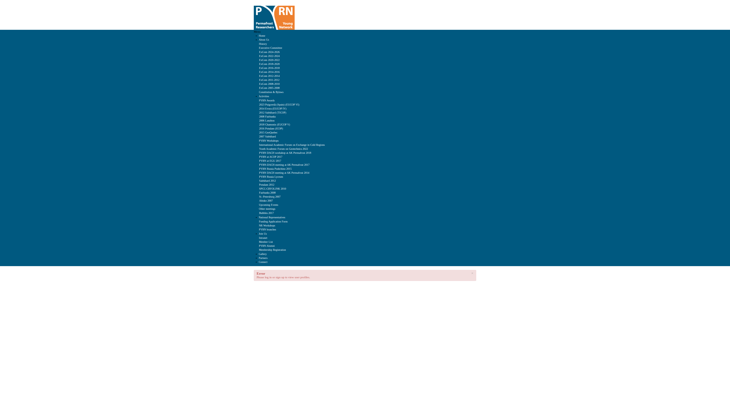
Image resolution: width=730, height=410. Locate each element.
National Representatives (272, 217)
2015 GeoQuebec (268, 132)
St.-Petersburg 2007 (270, 196)
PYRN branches (267, 229)
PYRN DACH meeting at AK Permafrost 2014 (284, 172)
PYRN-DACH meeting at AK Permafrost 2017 (284, 164)
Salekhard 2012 (267, 180)
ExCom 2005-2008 (269, 88)
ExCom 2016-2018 (269, 68)
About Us (264, 39)
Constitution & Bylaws (271, 92)
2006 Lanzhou (267, 120)
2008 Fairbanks (267, 116)
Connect (263, 262)
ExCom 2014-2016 (269, 72)
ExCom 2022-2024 (269, 56)
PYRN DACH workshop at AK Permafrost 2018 (285, 152)
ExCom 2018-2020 (269, 64)
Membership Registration (272, 249)
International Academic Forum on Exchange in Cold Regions (292, 145)
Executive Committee (270, 48)
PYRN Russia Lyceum (271, 176)
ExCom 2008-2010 (269, 84)
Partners (263, 258)
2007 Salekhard (267, 136)
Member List (266, 241)
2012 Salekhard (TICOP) (272, 112)
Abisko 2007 (266, 200)
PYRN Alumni (267, 245)
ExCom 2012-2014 (269, 76)
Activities (264, 96)
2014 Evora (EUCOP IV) (272, 108)
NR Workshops (267, 225)
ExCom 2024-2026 (269, 52)
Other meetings (267, 208)
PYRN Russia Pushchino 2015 (275, 168)
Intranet (263, 238)
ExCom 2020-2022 (269, 60)
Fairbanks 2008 (267, 192)
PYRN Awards (267, 100)
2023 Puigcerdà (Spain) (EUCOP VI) (279, 104)
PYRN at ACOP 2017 (270, 156)
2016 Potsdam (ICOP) (271, 128)
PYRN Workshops (269, 140)
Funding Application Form (273, 221)
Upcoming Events (268, 204)
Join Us (263, 233)
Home (262, 35)
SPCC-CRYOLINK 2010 (272, 188)
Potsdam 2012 (266, 184)
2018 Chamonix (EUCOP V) (274, 124)
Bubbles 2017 (266, 213)
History (263, 44)
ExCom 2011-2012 (269, 80)
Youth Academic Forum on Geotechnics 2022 (283, 148)
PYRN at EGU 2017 (270, 160)
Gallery (263, 254)
